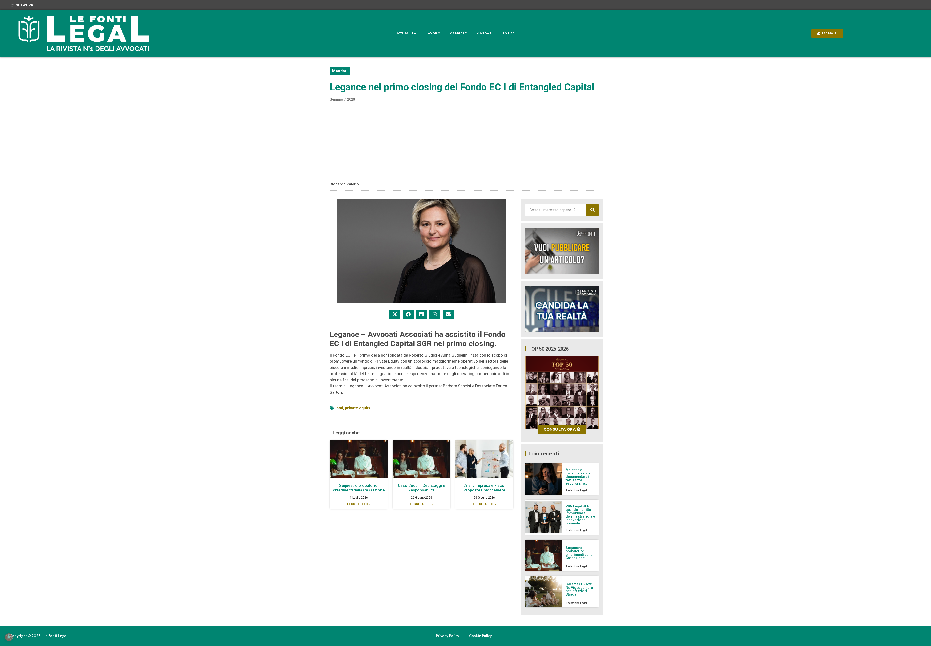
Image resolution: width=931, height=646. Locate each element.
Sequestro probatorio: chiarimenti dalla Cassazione (359, 487)
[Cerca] (592, 210)
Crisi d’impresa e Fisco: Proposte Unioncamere (484, 487)
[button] (394, 314)
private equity (357, 408)
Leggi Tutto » (358, 504)
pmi (340, 408)
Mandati (484, 33)
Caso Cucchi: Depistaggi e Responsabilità (421, 487)
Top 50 (508, 33)
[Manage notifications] (9, 637)
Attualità (406, 33)
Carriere (458, 33)
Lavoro (433, 33)
